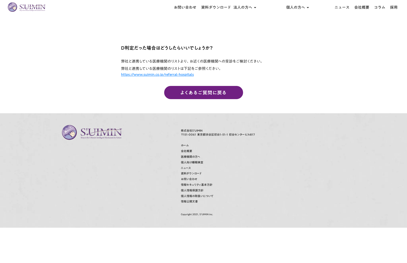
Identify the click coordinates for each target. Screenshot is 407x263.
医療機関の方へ (190, 157)
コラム (379, 7)
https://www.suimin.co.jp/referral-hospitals (157, 74)
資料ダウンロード (216, 7)
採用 (394, 7)
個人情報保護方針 (192, 190)
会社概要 (361, 7)
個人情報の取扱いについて (197, 196)
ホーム (185, 145)
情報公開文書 (189, 201)
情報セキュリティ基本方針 (196, 185)
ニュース (342, 7)
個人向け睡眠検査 (192, 162)
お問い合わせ (185, 7)
